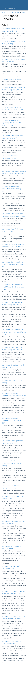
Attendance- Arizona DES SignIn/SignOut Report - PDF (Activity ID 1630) (12, 123)
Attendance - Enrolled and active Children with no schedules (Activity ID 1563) (13, 463)
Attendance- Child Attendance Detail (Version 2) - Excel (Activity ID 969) (13, 287)
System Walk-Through (13, 12)
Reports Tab (24, 12)
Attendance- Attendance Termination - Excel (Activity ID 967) (12, 188)
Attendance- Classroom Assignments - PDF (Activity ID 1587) (12, 420)
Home (3, 12)
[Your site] (2, 2)
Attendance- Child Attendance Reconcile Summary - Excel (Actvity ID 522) (14, 332)
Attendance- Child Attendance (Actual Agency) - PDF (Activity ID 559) (13, 264)
